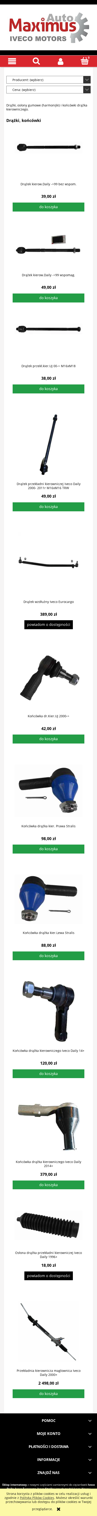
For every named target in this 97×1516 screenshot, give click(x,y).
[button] (12, 61)
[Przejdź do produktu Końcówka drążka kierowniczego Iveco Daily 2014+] (48, 1126)
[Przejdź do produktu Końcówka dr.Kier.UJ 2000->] (48, 678)
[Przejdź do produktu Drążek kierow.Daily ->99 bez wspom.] (48, 158)
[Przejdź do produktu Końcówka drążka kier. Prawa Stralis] (48, 790)
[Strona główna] (48, 26)
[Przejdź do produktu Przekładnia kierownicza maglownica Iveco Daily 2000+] (48, 1331)
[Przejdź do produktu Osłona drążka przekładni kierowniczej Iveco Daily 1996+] (48, 1227)
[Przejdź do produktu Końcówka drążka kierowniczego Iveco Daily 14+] (48, 1011)
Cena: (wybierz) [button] (23, 90)
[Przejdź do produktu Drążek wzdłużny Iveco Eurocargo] (48, 562)
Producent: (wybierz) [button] (27, 80)
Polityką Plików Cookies (37, 1498)
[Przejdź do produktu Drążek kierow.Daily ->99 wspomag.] (48, 249)
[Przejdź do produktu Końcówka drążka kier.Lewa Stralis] (48, 899)
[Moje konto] (60, 61)
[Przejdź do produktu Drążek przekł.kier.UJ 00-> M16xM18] (48, 340)
